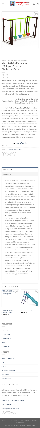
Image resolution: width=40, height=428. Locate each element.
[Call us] (14, 412)
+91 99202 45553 (8, 405)
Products (5, 330)
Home (4, 60)
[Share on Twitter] (11, 154)
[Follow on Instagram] (7, 412)
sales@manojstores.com (10, 409)
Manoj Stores (31, 425)
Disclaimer (5, 374)
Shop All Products (8, 358)
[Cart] (37, 3)
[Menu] (3, 3)
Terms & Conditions (8, 370)
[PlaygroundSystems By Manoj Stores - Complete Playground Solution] (20, 4)
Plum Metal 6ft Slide (27, 311)
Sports (4, 342)
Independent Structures (17, 60)
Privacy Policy (6, 378)
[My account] (34, 3)
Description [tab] (7, 169)
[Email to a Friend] (14, 154)
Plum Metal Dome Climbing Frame (7, 311)
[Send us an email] (11, 412)
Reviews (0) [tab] (7, 174)
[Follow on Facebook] (3, 412)
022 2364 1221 (19, 401)
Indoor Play (6, 334)
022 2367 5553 (7, 401)
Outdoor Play (6, 338)
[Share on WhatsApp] (3, 154)
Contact (4, 366)
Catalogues (6, 346)
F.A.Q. (4, 362)
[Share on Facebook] (7, 154)
